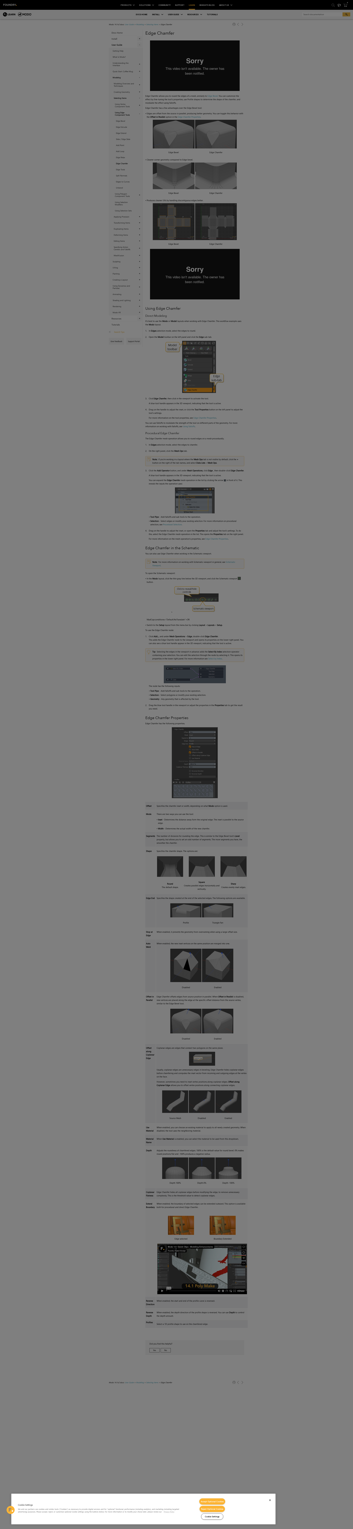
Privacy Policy (169, 1512)
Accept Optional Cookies (212, 1501)
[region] (143, 1509)
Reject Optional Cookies (212, 1509)
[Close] (270, 1500)
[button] (10, 1510)
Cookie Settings (212, 1516)
